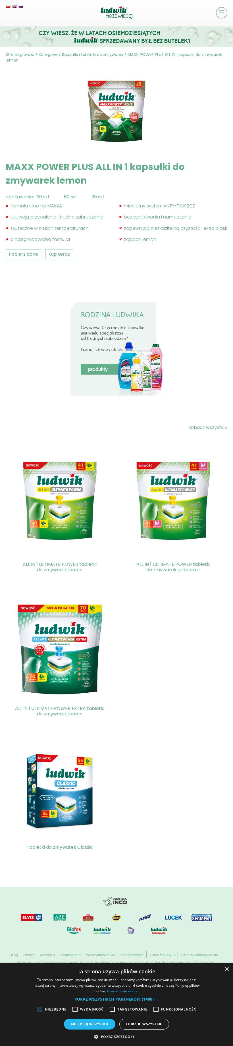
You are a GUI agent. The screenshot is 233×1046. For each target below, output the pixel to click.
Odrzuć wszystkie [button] (144, 1024)
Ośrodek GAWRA (163, 955)
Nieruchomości (132, 955)
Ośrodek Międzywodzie (199, 955)
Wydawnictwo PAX (100, 955)
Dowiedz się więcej (122, 991)
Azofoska (47, 955)
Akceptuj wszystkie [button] (89, 1024)
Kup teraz (59, 254)
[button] (116, 999)
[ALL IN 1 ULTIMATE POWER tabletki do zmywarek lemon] (60, 502)
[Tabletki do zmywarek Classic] (60, 792)
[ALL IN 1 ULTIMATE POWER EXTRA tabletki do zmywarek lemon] (60, 650)
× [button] (226, 969)
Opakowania (70, 955)
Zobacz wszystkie (207, 427)
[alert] (116, 1004)
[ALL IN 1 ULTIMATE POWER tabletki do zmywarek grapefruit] (173, 502)
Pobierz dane (23, 254)
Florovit (29, 955)
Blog (14, 955)
